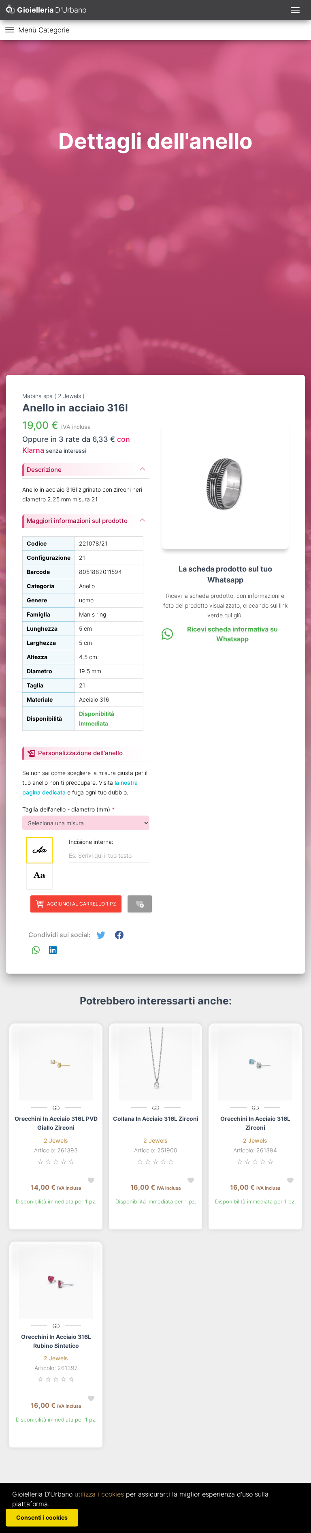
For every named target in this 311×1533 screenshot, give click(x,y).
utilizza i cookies (99, 1494)
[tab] (85, 467)
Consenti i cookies (42, 1517)
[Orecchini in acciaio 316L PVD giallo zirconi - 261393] (55, 1063)
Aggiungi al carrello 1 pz (81, 904)
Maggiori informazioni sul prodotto (77, 521)
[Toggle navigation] (295, 10)
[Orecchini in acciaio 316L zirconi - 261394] (255, 1063)
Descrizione (44, 469)
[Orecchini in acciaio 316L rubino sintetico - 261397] (55, 1282)
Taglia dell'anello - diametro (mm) (68, 809)
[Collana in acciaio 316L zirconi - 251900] (155, 1063)
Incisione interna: (91, 842)
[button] (101, 935)
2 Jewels (56, 1140)
